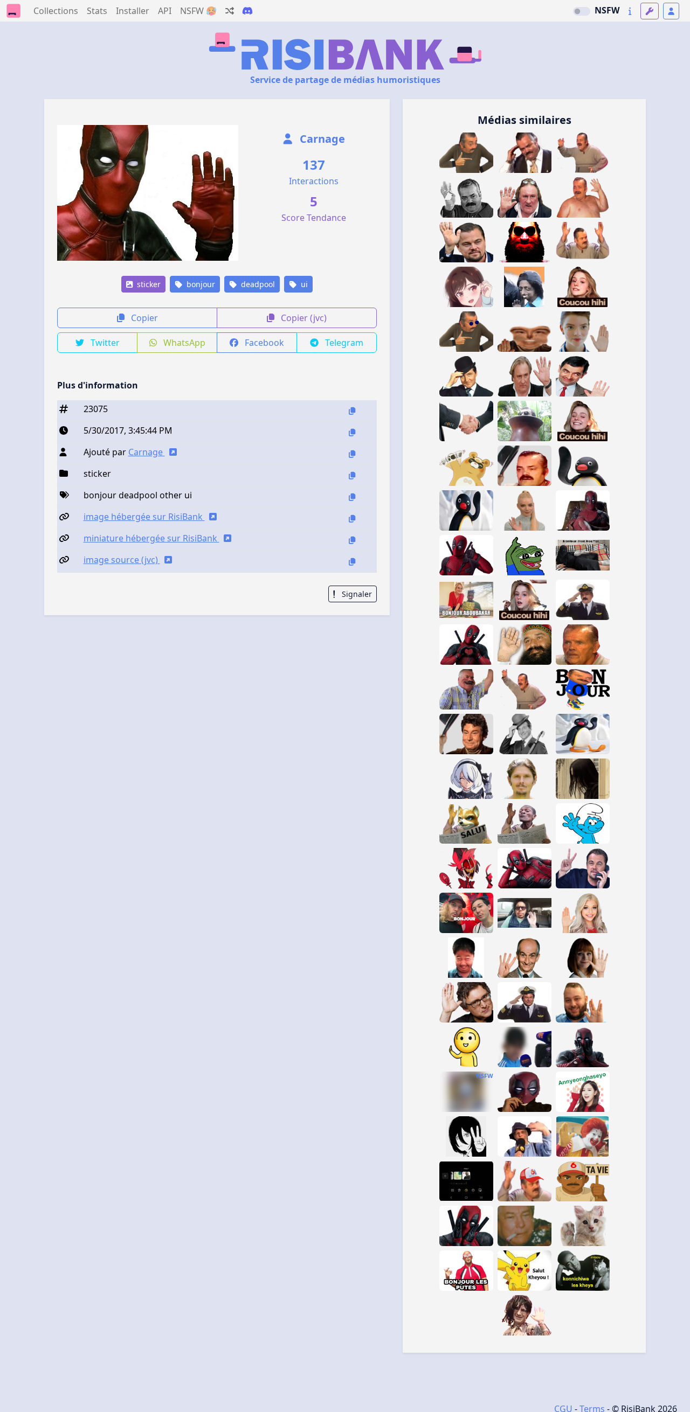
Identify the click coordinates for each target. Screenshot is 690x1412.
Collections (55, 11)
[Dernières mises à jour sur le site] (630, 11)
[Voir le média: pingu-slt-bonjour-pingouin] (583, 734)
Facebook (263, 343)
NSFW (607, 10)
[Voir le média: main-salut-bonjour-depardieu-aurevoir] (524, 197)
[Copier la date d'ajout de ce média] (352, 432)
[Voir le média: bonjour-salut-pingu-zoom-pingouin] (466, 510)
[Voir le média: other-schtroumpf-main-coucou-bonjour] (583, 823)
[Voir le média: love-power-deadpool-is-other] (466, 644)
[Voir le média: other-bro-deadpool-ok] (466, 555)
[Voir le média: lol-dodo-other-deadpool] (524, 868)
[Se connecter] (671, 11)
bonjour (199, 284)
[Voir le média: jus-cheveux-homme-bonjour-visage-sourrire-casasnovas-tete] (524, 779)
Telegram (343, 343)
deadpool (257, 284)
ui (303, 284)
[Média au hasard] (229, 11)
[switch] (581, 11)
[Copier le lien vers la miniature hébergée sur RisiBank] (352, 540)
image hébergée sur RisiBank (144, 517)
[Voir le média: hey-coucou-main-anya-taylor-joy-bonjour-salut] (583, 331)
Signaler (356, 594)
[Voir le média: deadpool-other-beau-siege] (583, 510)
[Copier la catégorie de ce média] (352, 475)
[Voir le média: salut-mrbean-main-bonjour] (583, 376)
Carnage (321, 138)
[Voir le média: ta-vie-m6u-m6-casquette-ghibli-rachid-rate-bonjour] (583, 1181)
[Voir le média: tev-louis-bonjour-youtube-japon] (466, 913)
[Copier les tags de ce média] (352, 497)
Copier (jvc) (303, 318)
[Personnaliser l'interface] (649, 11)
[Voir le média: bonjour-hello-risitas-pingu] (583, 466)
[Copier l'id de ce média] (352, 410)
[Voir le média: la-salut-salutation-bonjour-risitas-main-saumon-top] (466, 1047)
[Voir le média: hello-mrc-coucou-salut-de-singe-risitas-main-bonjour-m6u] (524, 1181)
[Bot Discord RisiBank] (247, 10)
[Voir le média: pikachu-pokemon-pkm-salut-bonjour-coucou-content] (524, 1270)
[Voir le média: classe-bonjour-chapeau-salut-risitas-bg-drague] (466, 734)
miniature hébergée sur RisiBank (151, 538)
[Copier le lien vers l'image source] (352, 561)
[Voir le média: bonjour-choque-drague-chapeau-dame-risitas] (524, 466)
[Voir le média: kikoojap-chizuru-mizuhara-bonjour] (466, 287)
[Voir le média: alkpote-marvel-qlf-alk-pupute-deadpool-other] (524, 1092)
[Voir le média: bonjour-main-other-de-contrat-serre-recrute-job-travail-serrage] (466, 421)
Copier (143, 318)
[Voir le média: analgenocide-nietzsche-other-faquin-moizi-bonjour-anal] (524, 421)
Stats (97, 11)
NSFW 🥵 (198, 11)
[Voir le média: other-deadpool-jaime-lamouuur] (466, 1226)
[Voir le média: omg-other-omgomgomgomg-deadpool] (583, 1047)
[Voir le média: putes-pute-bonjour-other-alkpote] (466, 1270)
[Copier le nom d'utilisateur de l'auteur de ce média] (352, 454)
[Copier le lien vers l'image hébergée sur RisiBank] (352, 518)
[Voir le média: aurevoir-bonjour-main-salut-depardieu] (524, 376)
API (164, 11)
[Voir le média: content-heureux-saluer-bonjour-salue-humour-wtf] (466, 689)
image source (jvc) (122, 560)
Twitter (104, 343)
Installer (132, 11)
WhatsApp (183, 343)
